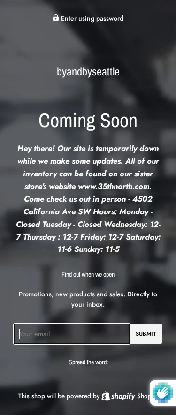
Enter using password (91, 18)
